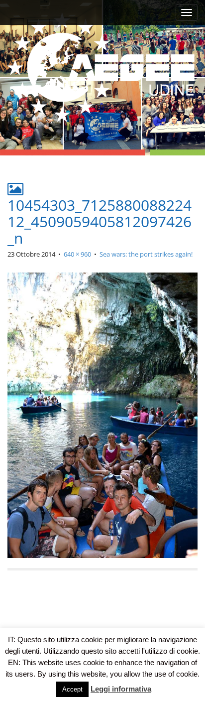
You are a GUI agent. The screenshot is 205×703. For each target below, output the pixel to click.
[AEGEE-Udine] (102, 68)
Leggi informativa (121, 689)
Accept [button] (72, 689)
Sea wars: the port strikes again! (146, 254)
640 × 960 (77, 254)
